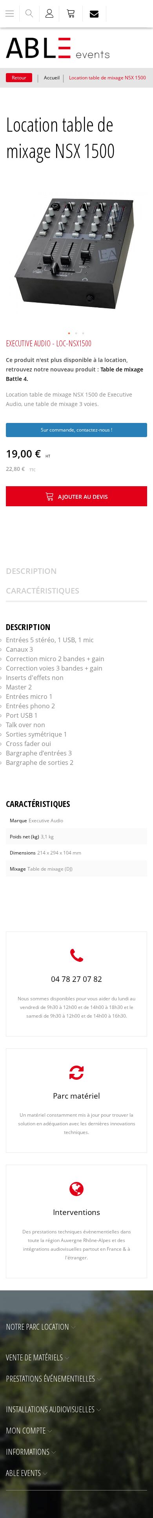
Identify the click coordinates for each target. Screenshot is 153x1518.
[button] (69, 334)
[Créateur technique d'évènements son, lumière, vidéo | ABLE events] (57, 48)
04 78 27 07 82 (76, 979)
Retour (19, 77)
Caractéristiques (42, 590)
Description (31, 571)
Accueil (52, 77)
